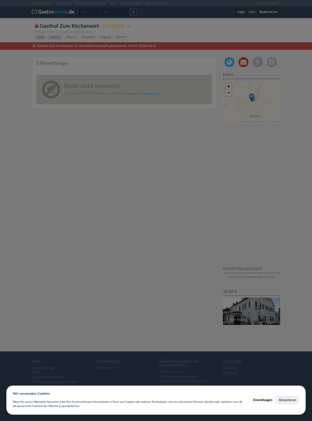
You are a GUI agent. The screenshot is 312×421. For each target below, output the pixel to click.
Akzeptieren (287, 400)
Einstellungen (262, 400)
